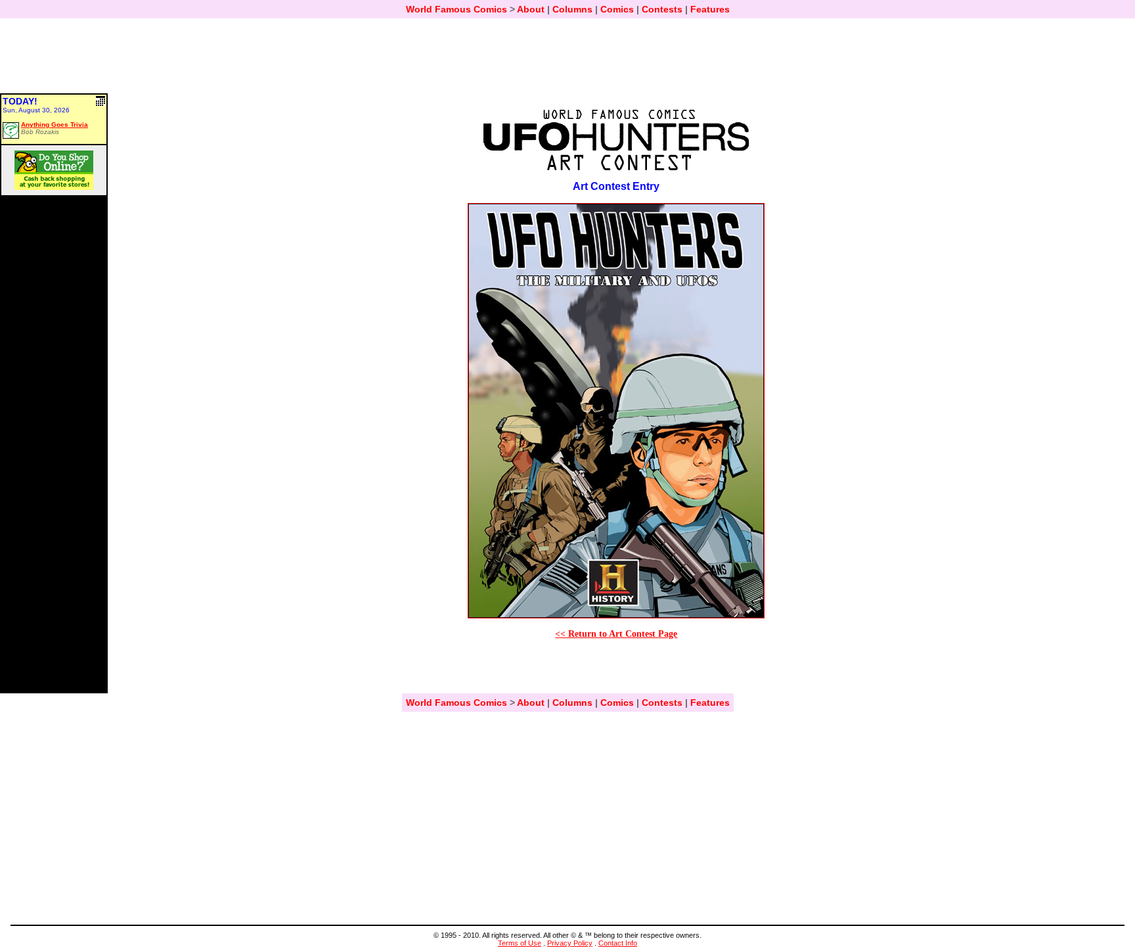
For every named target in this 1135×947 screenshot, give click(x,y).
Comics (617, 9)
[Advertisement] (567, 61)
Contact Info (617, 943)
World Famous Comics (456, 9)
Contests (662, 9)
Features (710, 9)
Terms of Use (519, 943)
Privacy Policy (569, 943)
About (531, 9)
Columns (572, 9)
